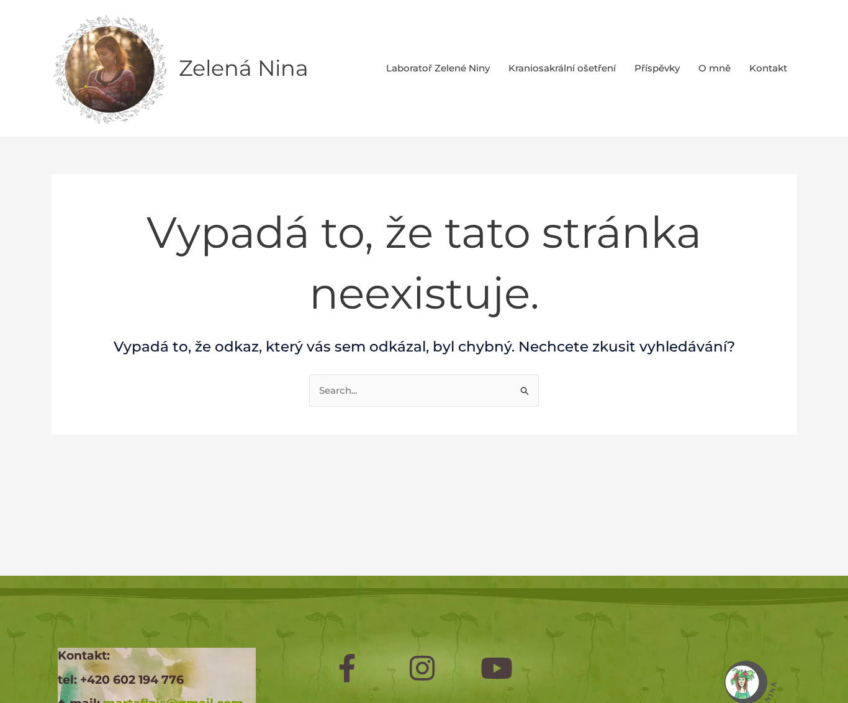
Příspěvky (657, 68)
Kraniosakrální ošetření (562, 68)
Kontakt (768, 68)
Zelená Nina (244, 68)
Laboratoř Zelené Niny (438, 68)
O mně (714, 68)
